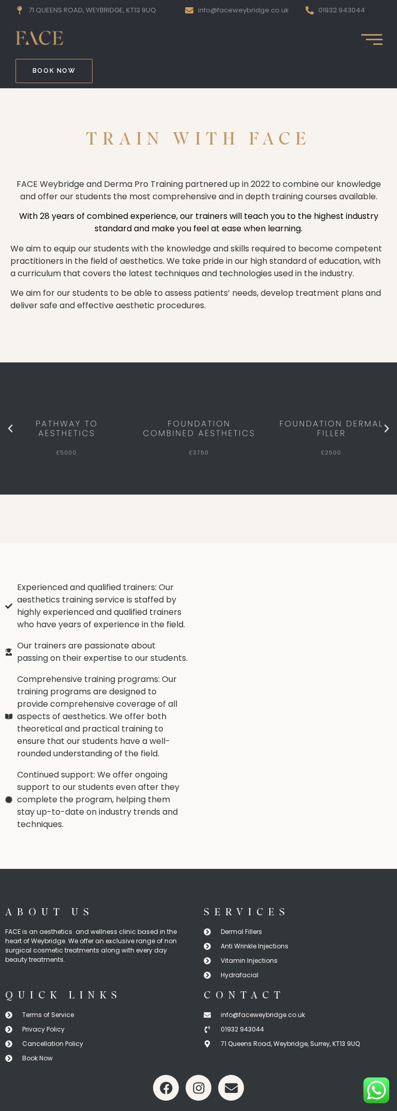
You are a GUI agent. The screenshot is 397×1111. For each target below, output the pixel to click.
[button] (10, 428)
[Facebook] (166, 1088)
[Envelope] (231, 1088)
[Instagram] (198, 1088)
